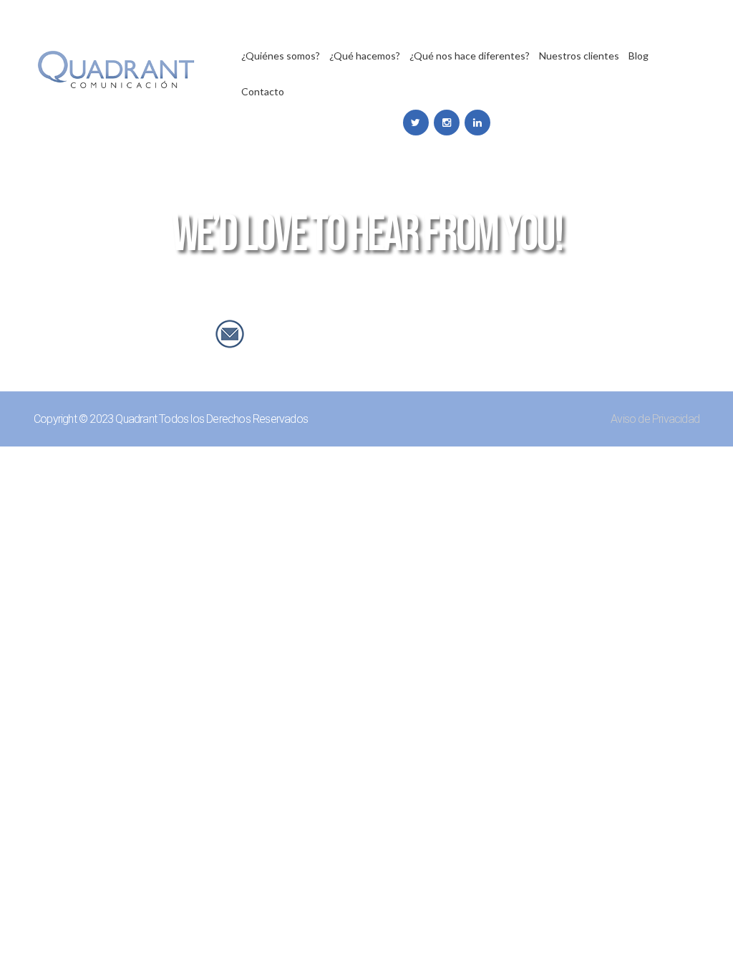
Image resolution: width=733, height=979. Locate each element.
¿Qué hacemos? (364, 56)
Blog (638, 56)
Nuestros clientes (579, 56)
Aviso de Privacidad (655, 419)
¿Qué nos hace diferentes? (469, 56)
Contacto (262, 92)
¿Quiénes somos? (280, 56)
